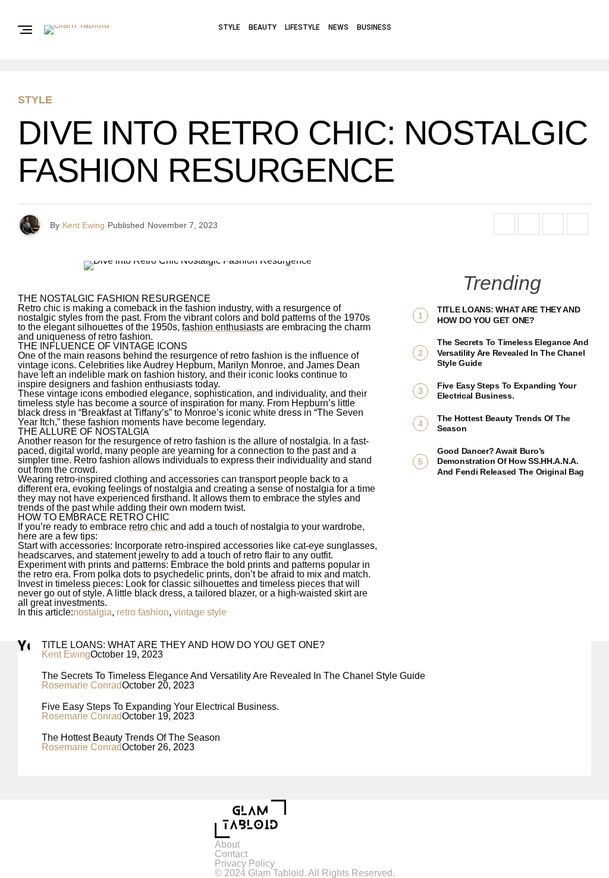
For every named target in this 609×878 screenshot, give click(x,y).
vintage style (200, 612)
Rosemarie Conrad (82, 685)
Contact (231, 854)
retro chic (148, 527)
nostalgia (92, 612)
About (227, 844)
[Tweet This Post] (528, 224)
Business (374, 27)
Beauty (263, 27)
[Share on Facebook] (504, 224)
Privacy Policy (245, 863)
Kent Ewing (83, 225)
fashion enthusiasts (222, 327)
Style (229, 27)
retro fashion (143, 612)
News (338, 27)
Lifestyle (302, 27)
